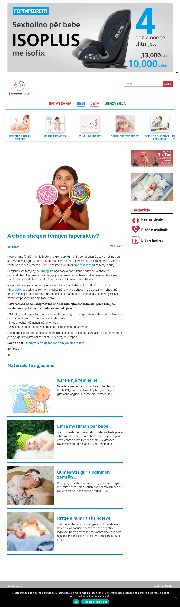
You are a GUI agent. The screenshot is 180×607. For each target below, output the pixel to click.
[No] (175, 597)
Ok (76, 601)
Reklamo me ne (163, 586)
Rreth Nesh (14, 586)
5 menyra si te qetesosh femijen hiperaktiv (54, 343)
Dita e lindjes (152, 240)
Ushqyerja (115, 103)
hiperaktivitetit (84, 265)
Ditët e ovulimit (154, 230)
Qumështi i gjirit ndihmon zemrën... (83, 475)
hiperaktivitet (17, 289)
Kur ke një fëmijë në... (79, 380)
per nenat (13, 247)
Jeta (94, 103)
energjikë (47, 271)
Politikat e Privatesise (95, 601)
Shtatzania (60, 103)
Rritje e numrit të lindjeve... (85, 518)
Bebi (81, 103)
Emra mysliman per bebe (82, 426)
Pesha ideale (152, 219)
